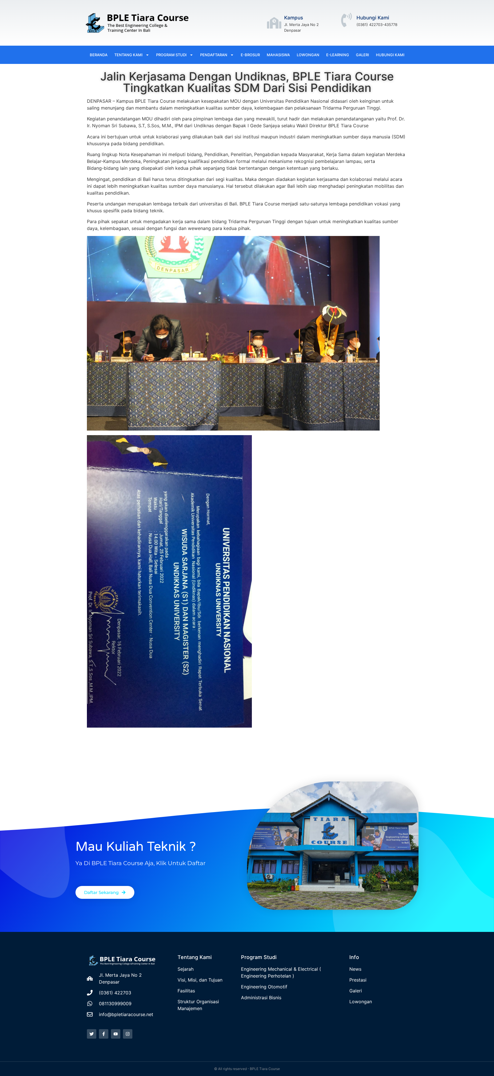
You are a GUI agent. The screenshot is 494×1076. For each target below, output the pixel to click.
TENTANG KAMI (128, 55)
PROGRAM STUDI (171, 55)
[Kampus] (274, 23)
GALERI (362, 55)
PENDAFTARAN (213, 55)
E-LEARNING (337, 55)
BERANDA (98, 55)
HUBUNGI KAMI (390, 55)
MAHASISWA (278, 55)
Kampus (293, 18)
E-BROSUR (250, 55)
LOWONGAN (308, 55)
